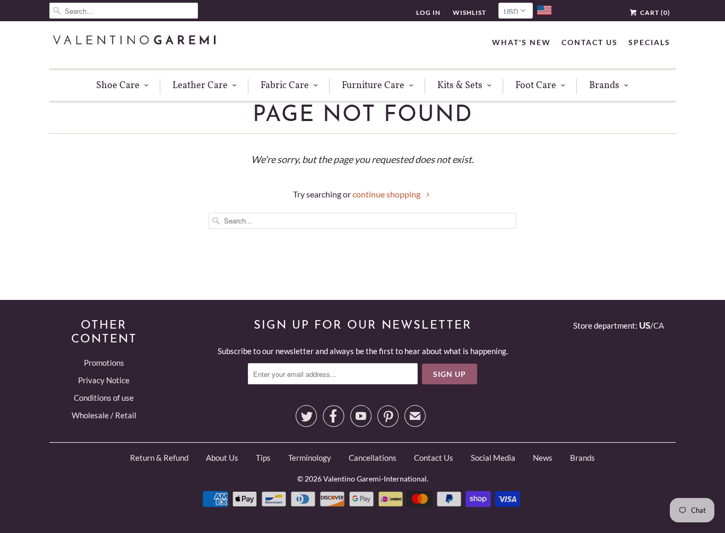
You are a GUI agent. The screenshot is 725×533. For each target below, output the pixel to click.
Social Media (493, 457)
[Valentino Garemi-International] (134, 41)
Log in (428, 12)
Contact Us (590, 42)
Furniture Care (373, 85)
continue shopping (387, 194)
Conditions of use (104, 397)
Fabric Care (285, 85)
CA (658, 325)
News (543, 457)
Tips (263, 457)
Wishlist (469, 12)
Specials (649, 42)
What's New (521, 42)
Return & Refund (159, 457)
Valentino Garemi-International (375, 478)
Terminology (309, 457)
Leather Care (200, 85)
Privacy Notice (104, 380)
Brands (604, 85)
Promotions (104, 362)
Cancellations (372, 457)
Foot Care (535, 85)
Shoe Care (118, 85)
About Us (222, 457)
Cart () (654, 12)
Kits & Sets (459, 85)
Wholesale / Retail (104, 415)
